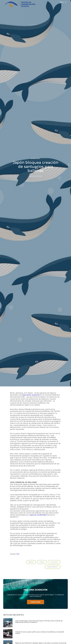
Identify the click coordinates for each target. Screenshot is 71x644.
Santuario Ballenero (52, 567)
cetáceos (41, 562)
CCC (30, 176)
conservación (54, 562)
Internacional (35, 158)
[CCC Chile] (20, 4)
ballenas (31, 562)
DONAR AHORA (35, 602)
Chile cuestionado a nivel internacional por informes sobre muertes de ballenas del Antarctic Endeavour (39, 621)
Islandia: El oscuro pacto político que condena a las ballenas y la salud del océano (39, 632)
